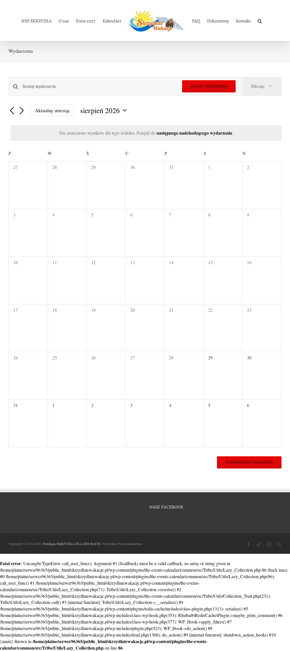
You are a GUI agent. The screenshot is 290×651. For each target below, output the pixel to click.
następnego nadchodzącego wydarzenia (194, 133)
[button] (260, 21)
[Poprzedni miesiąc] (11, 111)
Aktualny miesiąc (52, 110)
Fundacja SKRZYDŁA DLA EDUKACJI (71, 543)
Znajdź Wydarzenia (208, 86)
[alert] (146, 133)
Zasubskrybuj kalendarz (249, 462)
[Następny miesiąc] (21, 111)
